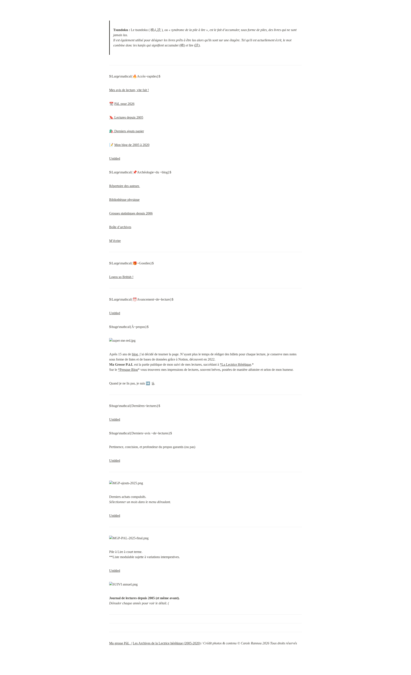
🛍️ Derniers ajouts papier (126, 131)
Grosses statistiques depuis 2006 (131, 213)
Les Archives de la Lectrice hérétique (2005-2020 (166, 643)
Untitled (114, 158)
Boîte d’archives (120, 227)
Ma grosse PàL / (120, 643)
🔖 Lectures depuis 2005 (126, 117)
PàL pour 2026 (124, 104)
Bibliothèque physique (124, 199)
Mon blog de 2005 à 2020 (131, 145)
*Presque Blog (128, 369)
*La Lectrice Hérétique (235, 364)
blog (135, 354)
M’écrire (115, 241)
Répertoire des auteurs (124, 186)
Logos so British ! (121, 277)
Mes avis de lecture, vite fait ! (129, 90)
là (153, 383)
